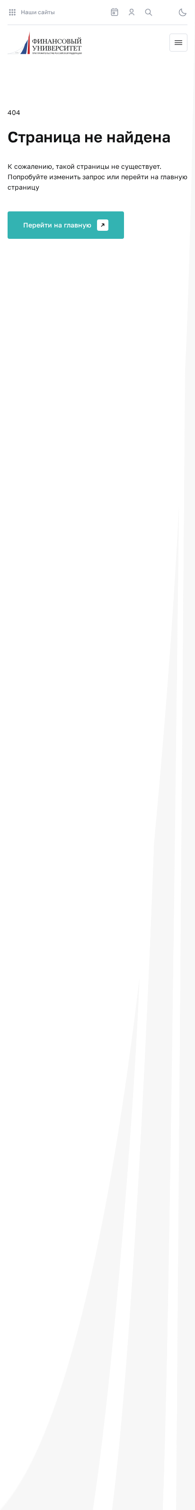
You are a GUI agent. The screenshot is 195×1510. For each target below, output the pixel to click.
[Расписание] (114, 12)
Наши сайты (38, 12)
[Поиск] (148, 12)
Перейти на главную (57, 225)
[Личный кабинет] (131, 12)
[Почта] (165, 12)
